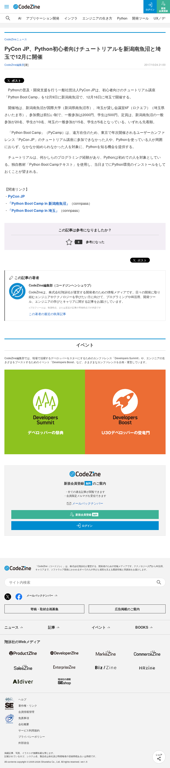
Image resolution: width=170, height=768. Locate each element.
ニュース (11, 627)
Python (122, 18)
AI (19, 18)
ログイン (87, 526)
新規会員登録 (86, 515)
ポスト (16, 80)
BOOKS (141, 627)
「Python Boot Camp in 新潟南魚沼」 (39, 203)
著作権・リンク (27, 705)
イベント (99, 627)
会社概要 (23, 724)
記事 (51, 627)
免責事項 (23, 718)
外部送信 (23, 743)
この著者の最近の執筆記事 (47, 314)
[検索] (8, 18)
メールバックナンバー (87, 503)
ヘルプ (22, 699)
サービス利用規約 (29, 730)
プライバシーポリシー (31, 736)
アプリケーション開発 (42, 18)
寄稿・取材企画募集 (44, 609)
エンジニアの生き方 (97, 18)
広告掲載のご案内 (127, 609)
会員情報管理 (26, 711)
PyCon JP (16, 196)
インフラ (70, 18)
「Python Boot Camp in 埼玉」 (33, 210)
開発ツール (140, 18)
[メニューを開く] (6, 6)
